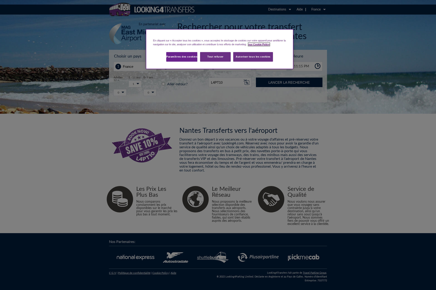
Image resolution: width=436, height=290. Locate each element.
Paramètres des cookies (182, 56)
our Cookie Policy (259, 44)
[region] (219, 49)
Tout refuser (215, 56)
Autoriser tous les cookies (253, 56)
